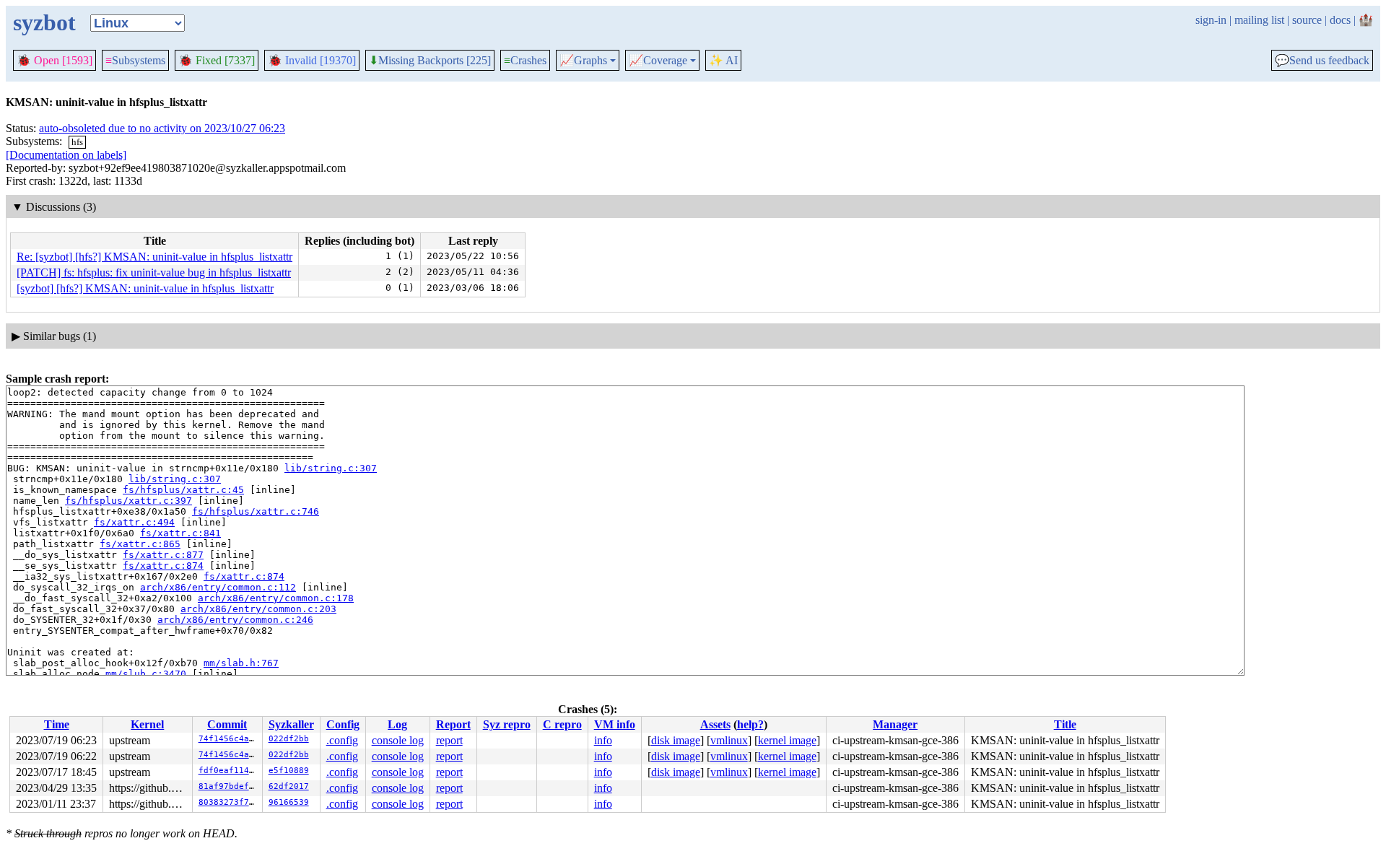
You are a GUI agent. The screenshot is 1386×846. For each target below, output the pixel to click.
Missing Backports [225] (430, 60)
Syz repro (507, 724)
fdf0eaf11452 (229, 770)
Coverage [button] (658, 60)
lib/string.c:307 (330, 468)
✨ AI (723, 60)
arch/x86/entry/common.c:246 (235, 619)
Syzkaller (291, 724)
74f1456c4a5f (229, 738)
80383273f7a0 (229, 802)
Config (342, 724)
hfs (77, 141)
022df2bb (289, 738)
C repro (562, 724)
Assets (715, 724)
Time (56, 724)
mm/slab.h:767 (241, 663)
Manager (895, 724)
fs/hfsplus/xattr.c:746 (255, 511)
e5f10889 (289, 770)
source (1307, 20)
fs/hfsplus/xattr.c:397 (128, 500)
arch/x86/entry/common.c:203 (258, 608)
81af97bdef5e (229, 786)
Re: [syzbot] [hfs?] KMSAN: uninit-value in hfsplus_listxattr (154, 256)
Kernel (147, 724)
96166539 (289, 802)
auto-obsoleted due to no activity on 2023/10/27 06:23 (162, 128)
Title (1065, 724)
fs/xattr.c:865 (140, 543)
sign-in (1210, 20)
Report (453, 724)
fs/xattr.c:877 (163, 554)
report (449, 740)
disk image (675, 740)
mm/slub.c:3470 (145, 673)
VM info (614, 724)
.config (342, 740)
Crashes (525, 60)
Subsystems (135, 60)
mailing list (1259, 20)
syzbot (44, 22)
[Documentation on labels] (66, 155)
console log (398, 740)
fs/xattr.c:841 (180, 533)
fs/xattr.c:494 (134, 522)
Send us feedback (1322, 60)
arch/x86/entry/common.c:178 (276, 598)
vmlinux (729, 740)
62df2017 (289, 786)
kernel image (787, 740)
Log (397, 724)
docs (1340, 20)
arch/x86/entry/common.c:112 (218, 587)
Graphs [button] (583, 60)
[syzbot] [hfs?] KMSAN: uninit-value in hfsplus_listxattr (145, 288)
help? (750, 724)
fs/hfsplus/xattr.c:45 (183, 489)
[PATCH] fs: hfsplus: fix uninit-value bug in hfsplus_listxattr (154, 272)
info (603, 740)
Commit (227, 724)
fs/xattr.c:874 (163, 565)
